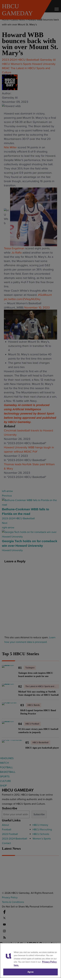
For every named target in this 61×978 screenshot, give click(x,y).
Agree (30, 972)
